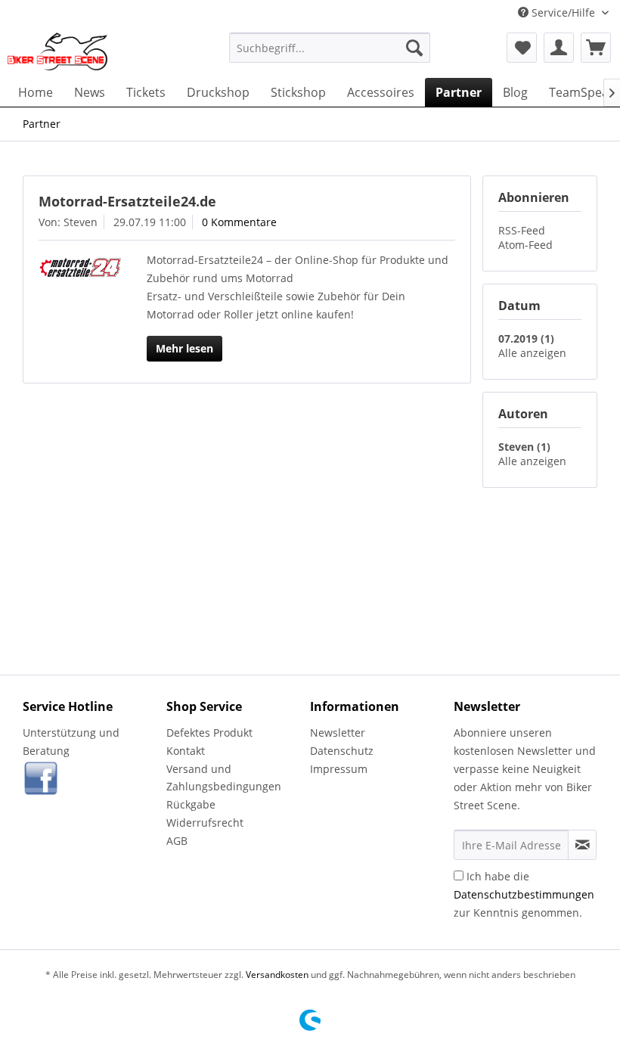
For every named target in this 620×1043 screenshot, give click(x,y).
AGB (177, 840)
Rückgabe (190, 804)
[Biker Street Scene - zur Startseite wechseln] (57, 51)
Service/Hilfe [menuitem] (563, 12)
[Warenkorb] (596, 48)
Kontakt (185, 750)
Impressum (338, 769)
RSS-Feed (521, 230)
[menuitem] (330, 48)
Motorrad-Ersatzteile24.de (127, 201)
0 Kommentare (239, 222)
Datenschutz (342, 750)
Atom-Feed (525, 244)
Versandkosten (277, 974)
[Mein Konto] (559, 48)
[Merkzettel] (522, 48)
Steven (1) (524, 446)
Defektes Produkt (209, 732)
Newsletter (337, 732)
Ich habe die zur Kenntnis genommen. (524, 894)
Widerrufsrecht (204, 822)
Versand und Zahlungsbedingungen (223, 778)
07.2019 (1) (526, 338)
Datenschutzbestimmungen (524, 894)
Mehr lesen (184, 348)
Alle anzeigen (532, 353)
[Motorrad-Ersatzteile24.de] (80, 267)
